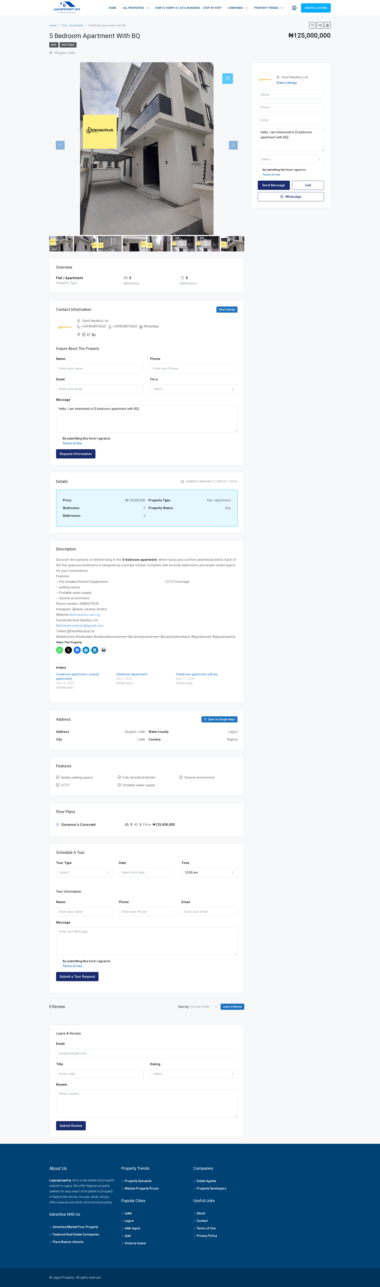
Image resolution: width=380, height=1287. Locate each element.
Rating (155, 1064)
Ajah (128, 1236)
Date (122, 863)
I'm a (153, 379)
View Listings (227, 309)
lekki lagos (132, 1228)
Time (185, 863)
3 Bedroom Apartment (131, 674)
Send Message (273, 185)
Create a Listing (316, 7)
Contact (202, 1221)
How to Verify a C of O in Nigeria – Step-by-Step (188, 7)
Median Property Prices (142, 1188)
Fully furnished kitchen (139, 777)
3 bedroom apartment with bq (196, 674)
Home (112, 7)
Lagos (129, 1221)
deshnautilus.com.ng (84, 615)
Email (60, 379)
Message (63, 400)
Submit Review (71, 1126)
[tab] (227, 78)
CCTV (65, 785)
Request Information (76, 454)
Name (60, 359)
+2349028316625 (93, 326)
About (201, 1213)
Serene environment (199, 777)
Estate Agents (206, 1181)
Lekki (128, 1213)
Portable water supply (139, 785)
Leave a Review (232, 1006)
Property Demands (138, 1181)
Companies (235, 7)
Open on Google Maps (221, 719)
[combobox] (194, 389)
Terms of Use (72, 443)
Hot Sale (68, 44)
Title (59, 1064)
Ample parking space (77, 777)
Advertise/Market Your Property (75, 1227)
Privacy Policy (207, 1236)
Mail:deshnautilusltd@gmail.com (80, 626)
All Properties (133, 7)
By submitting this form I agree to (86, 441)
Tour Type (64, 863)
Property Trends (266, 7)
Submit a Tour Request (77, 977)
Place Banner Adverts (68, 1242)
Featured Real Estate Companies (76, 1234)
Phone (155, 359)
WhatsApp (151, 326)
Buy (53, 44)
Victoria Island (135, 1243)
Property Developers (211, 1188)
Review (61, 1085)
